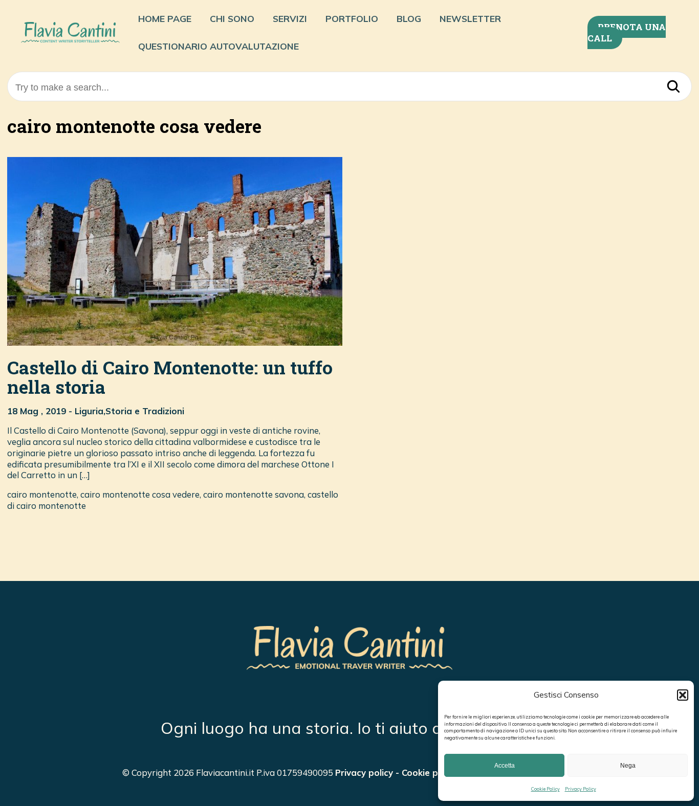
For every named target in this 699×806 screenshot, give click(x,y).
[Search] (673, 87)
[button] (683, 695)
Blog (409, 18)
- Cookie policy (425, 772)
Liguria (89, 411)
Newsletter (470, 18)
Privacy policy (364, 772)
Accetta (504, 765)
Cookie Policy (545, 789)
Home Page (164, 18)
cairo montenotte (42, 494)
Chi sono (232, 18)
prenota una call (626, 32)
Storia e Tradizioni (144, 411)
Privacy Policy (580, 789)
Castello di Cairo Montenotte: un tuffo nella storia (170, 377)
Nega (628, 765)
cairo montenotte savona (253, 494)
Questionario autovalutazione (218, 46)
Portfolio (351, 18)
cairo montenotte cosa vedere (140, 494)
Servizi (290, 18)
